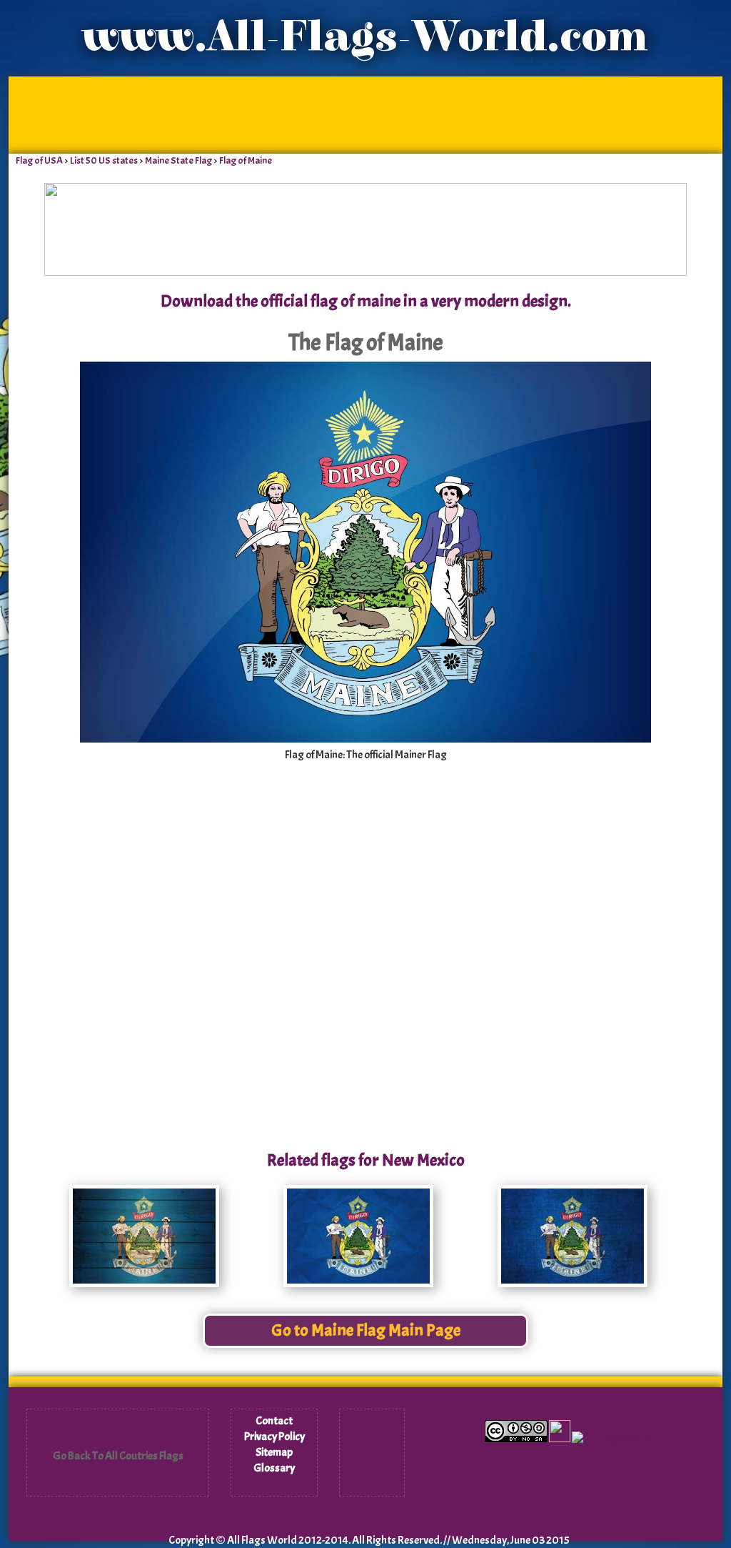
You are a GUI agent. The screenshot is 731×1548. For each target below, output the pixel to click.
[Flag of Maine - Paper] (358, 1283)
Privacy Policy (274, 1436)
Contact (274, 1421)
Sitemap (274, 1452)
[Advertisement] (365, 114)
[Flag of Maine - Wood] (144, 1283)
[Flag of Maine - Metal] (572, 1283)
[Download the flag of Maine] (365, 739)
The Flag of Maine (365, 342)
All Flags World (262, 1540)
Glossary (274, 1468)
